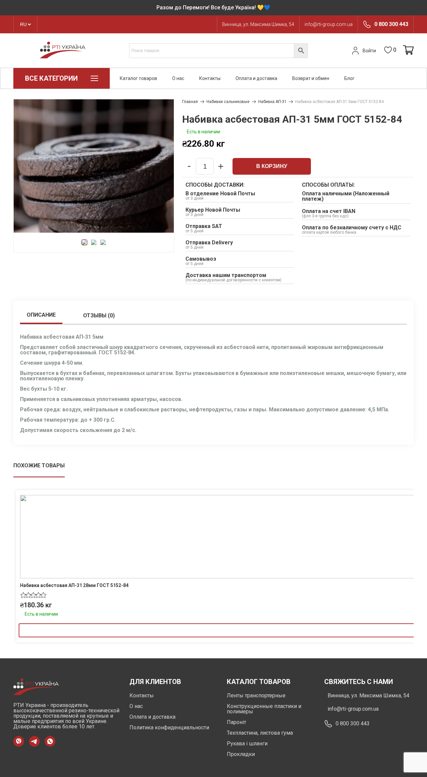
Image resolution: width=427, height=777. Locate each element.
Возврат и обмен (310, 78)
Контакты (210, 78)
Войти (369, 50)
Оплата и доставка (256, 78)
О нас (178, 78)
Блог (349, 78)
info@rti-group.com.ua (329, 24)
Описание (41, 315)
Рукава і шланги (247, 743)
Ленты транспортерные (256, 695)
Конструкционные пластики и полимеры (264, 709)
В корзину (271, 166)
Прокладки (241, 754)
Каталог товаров (138, 78)
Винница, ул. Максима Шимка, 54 (258, 24)
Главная (190, 102)
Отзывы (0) (99, 315)
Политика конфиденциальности (169, 727)
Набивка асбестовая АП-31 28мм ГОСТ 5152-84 (74, 585)
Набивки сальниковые (228, 102)
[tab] (41, 315)
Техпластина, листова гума (260, 733)
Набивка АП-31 (272, 102)
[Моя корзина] (408, 50)
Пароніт (236, 722)
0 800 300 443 (391, 24)
